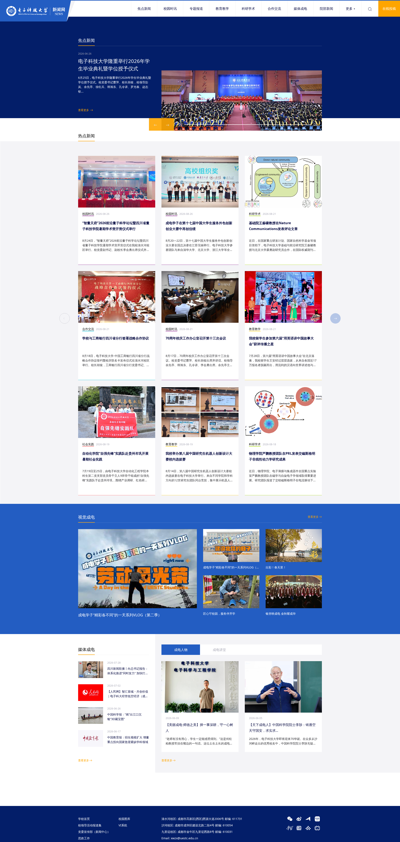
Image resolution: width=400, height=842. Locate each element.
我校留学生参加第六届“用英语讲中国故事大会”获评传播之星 (281, 341)
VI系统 (123, 825)
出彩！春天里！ (276, 567)
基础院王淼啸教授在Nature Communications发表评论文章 (273, 226)
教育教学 (222, 8)
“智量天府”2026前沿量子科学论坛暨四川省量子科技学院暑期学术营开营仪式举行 (115, 226)
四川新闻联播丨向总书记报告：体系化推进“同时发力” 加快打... (127, 671)
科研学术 (248, 8)
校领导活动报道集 (89, 825)
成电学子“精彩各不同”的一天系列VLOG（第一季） (231, 567)
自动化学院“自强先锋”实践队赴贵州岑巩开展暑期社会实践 (115, 456)
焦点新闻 (144, 8)
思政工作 (84, 838)
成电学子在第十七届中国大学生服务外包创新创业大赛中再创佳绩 (199, 226)
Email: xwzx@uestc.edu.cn (179, 838)
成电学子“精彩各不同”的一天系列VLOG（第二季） (120, 614)
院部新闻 (326, 8)
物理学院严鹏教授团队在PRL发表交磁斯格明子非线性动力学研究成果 (282, 456)
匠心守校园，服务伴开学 (219, 614)
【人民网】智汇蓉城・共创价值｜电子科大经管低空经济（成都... (127, 693)
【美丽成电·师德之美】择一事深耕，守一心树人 (199, 727)
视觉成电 (86, 517)
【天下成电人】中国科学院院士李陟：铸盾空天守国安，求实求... (282, 727)
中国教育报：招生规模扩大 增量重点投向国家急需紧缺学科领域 (128, 739)
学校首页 (84, 819)
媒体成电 (300, 8)
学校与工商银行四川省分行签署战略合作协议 (115, 338)
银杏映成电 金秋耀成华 (281, 614)
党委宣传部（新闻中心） (94, 832)
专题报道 (196, 8)
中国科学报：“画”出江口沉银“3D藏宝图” (124, 716)
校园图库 (124, 819)
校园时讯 (170, 8)
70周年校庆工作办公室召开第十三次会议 (196, 338)
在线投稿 (389, 8)
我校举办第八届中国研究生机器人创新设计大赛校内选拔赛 (199, 456)
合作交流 (274, 8)
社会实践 (88, 444)
